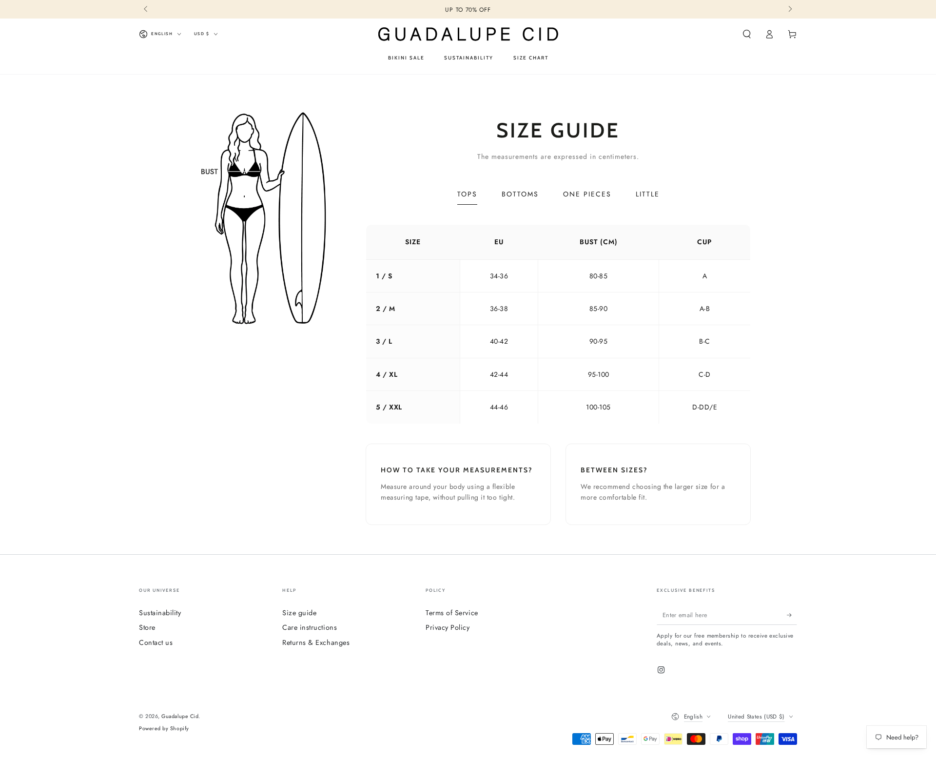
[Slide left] (146, 10)
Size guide (299, 613)
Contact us (156, 642)
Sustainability (160, 613)
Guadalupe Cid (179, 716)
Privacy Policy (448, 627)
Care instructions (309, 627)
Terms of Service (452, 613)
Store (147, 627)
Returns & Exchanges (316, 642)
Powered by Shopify (164, 728)
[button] (746, 34)
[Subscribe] (792, 615)
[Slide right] (789, 10)
